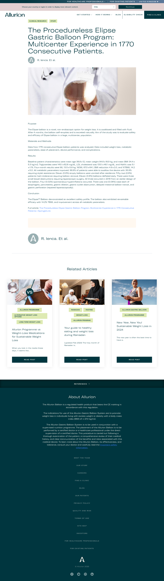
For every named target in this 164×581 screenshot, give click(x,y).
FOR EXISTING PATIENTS (122, 1)
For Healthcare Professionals (85, 1)
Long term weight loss (29, 322)
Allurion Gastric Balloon (134, 310)
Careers (82, 473)
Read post (29, 360)
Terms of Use (82, 518)
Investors (82, 533)
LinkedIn (92, 574)
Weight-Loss (82, 315)
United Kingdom (147, 2)
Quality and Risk (82, 511)
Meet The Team (82, 458)
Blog (118, 15)
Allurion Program (82, 320)
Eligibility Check (133, 15)
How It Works (103, 15)
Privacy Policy (82, 503)
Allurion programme (29, 310)
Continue (130, 7)
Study (53, 21)
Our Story (82, 465)
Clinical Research (37, 21)
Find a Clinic (154, 15)
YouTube (78, 574)
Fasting (89, 310)
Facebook (71, 574)
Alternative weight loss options (25, 316)
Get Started (83, 15)
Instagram (85, 574)
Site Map (82, 526)
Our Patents (82, 496)
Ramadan (75, 310)
